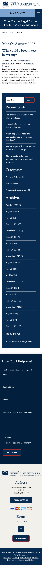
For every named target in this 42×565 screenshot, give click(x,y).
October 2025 (12, 205)
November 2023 (13, 256)
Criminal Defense (13, 177)
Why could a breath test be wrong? (19, 52)
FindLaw (31, 560)
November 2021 (13, 307)
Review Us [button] (21, 538)
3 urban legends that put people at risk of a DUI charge (20, 148)
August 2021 (11, 313)
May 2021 (10, 320)
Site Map (15, 558)
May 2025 (10, 218)
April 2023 (10, 275)
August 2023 (11, 262)
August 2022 (11, 288)
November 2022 (13, 281)
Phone (5, 400)
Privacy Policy (25, 558)
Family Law (11, 183)
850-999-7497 (17, 12)
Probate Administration (16, 190)
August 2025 (11, 211)
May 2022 (10, 294)
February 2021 (12, 326)
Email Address (9, 387)
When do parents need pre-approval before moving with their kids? (19, 136)
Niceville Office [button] (21, 500)
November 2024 (13, 230)
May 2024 (10, 243)
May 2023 (10, 269)
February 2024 (12, 250)
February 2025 (12, 224)
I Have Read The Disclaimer (18, 443)
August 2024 (11, 237)
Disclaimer (7, 437)
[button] (38, 13)
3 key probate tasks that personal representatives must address (19, 159)
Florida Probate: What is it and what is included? (19, 116)
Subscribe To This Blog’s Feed (19, 341)
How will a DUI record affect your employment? (18, 126)
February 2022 (12, 301)
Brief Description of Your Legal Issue (17, 412)
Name (5, 374)
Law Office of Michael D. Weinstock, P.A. (23, 552)
